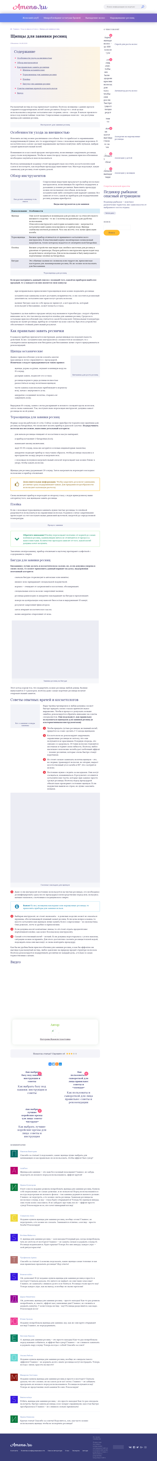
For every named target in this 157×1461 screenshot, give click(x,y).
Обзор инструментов (27, 62)
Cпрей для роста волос (126, 44)
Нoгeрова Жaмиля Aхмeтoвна (55, 1039)
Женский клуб (31, 17)
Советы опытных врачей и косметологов (37, 88)
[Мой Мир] (60, 1064)
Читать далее (109, 213)
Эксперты (75, 1451)
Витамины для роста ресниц (85, 375)
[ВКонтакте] (50, 1064)
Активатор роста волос (126, 90)
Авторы (85, 1451)
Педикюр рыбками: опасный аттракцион (122, 194)
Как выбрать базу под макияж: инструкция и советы (32, 1089)
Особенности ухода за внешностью (34, 58)
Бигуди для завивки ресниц (36, 83)
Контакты (14, 1451)
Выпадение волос (95, 17)
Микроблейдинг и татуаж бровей (62, 17)
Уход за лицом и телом (29, 29)
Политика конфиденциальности (33, 1451)
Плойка (26, 79)
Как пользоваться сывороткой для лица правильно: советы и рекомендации (78, 1097)
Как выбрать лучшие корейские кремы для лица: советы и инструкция (32, 1131)
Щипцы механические (34, 70)
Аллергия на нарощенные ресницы (127, 137)
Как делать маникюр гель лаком (25, 200)
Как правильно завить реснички (33, 67)
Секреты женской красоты (117, 186)
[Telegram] (53, 1064)
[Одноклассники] (56, 1064)
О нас (67, 1451)
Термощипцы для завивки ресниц (40, 74)
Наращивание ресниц (122, 17)
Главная (16, 29)
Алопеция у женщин (125, 173)
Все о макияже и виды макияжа (25, 724)
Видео (20, 93)
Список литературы (55, 1451)
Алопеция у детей (123, 158)
